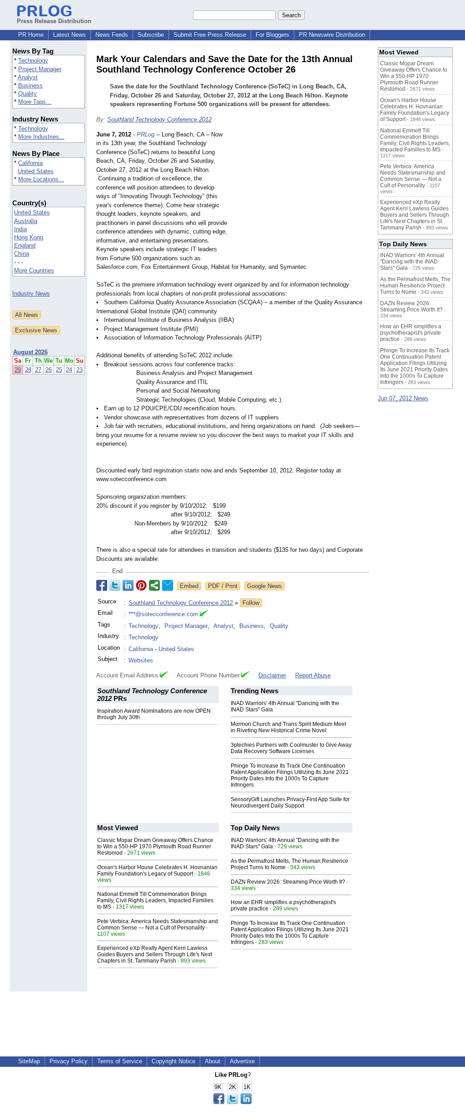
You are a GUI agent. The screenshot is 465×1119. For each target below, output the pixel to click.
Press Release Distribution (54, 21)
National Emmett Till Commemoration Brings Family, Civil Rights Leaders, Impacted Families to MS (155, 900)
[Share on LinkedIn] (128, 585)
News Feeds (111, 34)
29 (18, 369)
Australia (25, 221)
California (30, 163)
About (212, 1061)
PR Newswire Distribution (332, 34)
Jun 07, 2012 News (403, 398)
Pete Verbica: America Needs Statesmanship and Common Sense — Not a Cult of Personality (157, 924)
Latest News (69, 34)
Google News (264, 586)
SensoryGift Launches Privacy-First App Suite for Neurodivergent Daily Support (290, 802)
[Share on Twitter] (114, 585)
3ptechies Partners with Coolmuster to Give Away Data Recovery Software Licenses (291, 748)
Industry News (31, 293)
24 (69, 369)
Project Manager (39, 69)
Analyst (28, 77)
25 (59, 369)
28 (28, 369)
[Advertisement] (300, 196)
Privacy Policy (68, 1061)
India (20, 229)
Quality (27, 93)
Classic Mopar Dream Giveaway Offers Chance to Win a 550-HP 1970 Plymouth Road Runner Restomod (155, 846)
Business (30, 85)
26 (48, 369)
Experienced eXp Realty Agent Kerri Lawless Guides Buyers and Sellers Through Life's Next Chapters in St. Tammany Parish (154, 954)
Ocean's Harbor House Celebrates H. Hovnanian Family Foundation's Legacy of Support (157, 870)
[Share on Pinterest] (141, 585)
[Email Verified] (204, 614)
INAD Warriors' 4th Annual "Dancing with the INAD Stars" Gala (412, 261)
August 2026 (30, 352)
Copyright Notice (173, 1061)
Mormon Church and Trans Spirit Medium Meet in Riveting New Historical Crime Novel (288, 727)
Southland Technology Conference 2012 (159, 119)
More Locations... (41, 179)
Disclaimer (272, 675)
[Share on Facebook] (101, 585)
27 (38, 369)
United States (36, 171)
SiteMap (29, 1061)
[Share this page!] (232, 1102)
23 (79, 369)
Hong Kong (28, 237)
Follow (250, 602)
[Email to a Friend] (167, 585)
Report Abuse (313, 675)
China (21, 253)
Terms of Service (119, 1061)
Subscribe (151, 34)
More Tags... (34, 101)
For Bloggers (272, 34)
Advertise (242, 1061)
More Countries (34, 270)
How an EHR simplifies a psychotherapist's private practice (410, 332)
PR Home (31, 34)
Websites (141, 660)
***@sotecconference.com (163, 614)
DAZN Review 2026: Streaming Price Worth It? (288, 882)
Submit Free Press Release (209, 34)
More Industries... (41, 136)
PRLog (145, 134)
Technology (33, 60)
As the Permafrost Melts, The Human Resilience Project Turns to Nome (415, 285)
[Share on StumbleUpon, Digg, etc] (154, 585)
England (24, 245)
